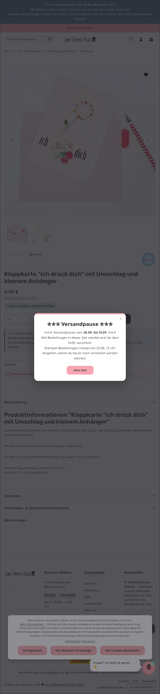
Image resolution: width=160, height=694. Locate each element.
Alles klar (80, 370)
